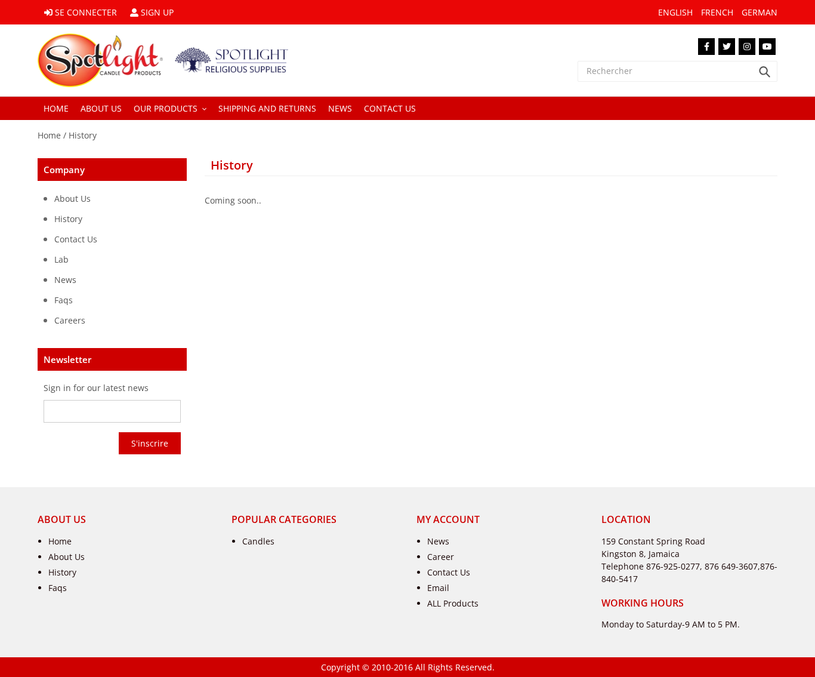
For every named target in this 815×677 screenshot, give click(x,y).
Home (49, 135)
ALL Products (452, 603)
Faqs (57, 587)
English (675, 12)
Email (438, 587)
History (83, 135)
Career (440, 556)
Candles (258, 541)
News (438, 541)
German (759, 12)
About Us (66, 556)
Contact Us (448, 572)
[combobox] (677, 71)
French (717, 12)
